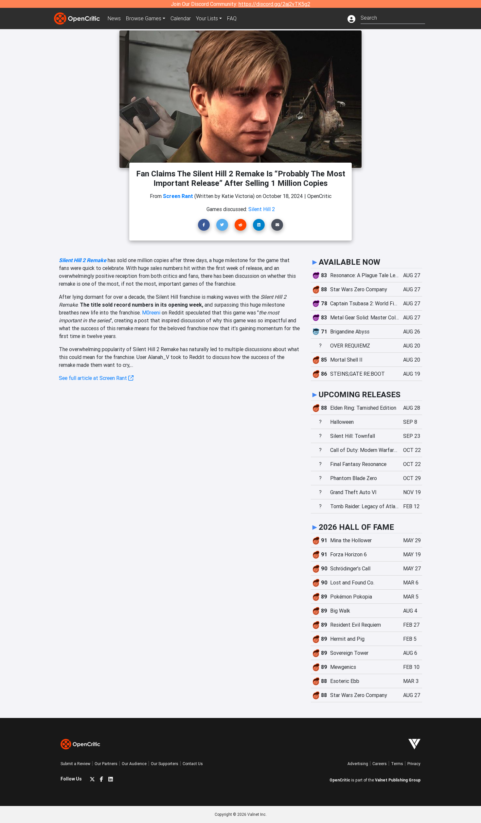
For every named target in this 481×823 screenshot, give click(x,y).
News (114, 18)
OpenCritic (340, 780)
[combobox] (393, 17)
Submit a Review (75, 763)
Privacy (413, 763)
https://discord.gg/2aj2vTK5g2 (274, 4)
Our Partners (106, 763)
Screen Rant (178, 196)
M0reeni (151, 312)
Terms (397, 763)
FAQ (232, 18)
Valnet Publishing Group (397, 780)
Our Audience (134, 763)
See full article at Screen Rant (93, 378)
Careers (379, 763)
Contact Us (193, 763)
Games (143, 18)
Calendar (180, 18)
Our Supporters (164, 763)
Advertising (357, 763)
